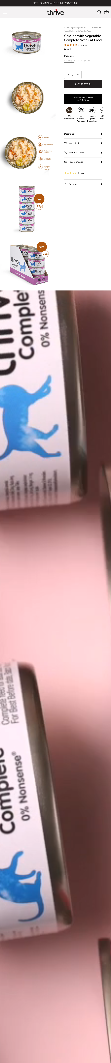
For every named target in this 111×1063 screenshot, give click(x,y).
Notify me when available (83, 98)
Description (69, 133)
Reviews (72, 184)
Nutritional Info (76, 152)
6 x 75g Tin (69, 60)
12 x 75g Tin (84, 60)
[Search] (99, 12)
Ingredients (74, 143)
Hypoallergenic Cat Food (79, 28)
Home (66, 28)
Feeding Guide (75, 161)
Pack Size (69, 56)
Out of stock (83, 84)
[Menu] (5, 12)
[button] (71, 45)
